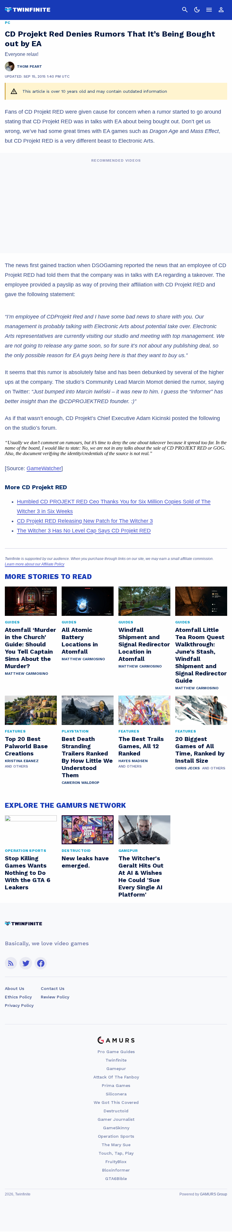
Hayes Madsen (133, 761)
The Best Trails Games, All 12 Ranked (141, 746)
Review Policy (55, 996)
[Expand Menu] (209, 10)
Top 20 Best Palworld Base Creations (26, 746)
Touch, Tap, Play (116, 1153)
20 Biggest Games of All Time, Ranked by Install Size (199, 749)
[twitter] (25, 963)
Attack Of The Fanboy (116, 1077)
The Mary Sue (116, 1144)
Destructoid (116, 1110)
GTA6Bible (116, 1178)
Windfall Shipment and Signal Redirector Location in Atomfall (144, 644)
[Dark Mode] (197, 10)
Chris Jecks (187, 768)
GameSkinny (116, 1127)
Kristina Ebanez (22, 761)
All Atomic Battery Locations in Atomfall (80, 640)
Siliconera (116, 1093)
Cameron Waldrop (80, 783)
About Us (14, 988)
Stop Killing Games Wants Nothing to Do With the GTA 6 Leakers (27, 873)
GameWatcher (44, 468)
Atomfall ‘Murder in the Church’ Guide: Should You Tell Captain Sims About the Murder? (30, 648)
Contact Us (52, 988)
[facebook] (40, 963)
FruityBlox (116, 1161)
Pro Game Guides (116, 1051)
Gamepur (116, 1068)
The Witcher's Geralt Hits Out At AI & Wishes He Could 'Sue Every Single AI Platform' (140, 876)
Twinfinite (116, 1060)
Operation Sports (116, 1136)
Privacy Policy (19, 1005)
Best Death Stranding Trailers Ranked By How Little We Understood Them (87, 757)
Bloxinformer (116, 1170)
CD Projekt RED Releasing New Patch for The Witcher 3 (85, 521)
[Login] (221, 10)
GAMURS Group (213, 1194)
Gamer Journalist (116, 1119)
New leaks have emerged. (85, 862)
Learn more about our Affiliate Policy (34, 564)
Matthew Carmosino (26, 673)
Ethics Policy (18, 996)
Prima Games (116, 1085)
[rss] (11, 963)
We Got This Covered (116, 1102)
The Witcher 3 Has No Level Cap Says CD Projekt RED (84, 531)
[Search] (185, 10)
